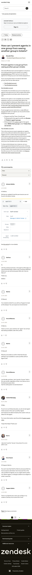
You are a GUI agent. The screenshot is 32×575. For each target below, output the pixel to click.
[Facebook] (5, 39)
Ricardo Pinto (10, 56)
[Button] (2, 160)
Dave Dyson (9, 458)
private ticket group (6, 74)
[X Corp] (8, 39)
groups (3, 111)
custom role (18, 122)
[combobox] (16, 171)
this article (6, 244)
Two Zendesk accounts (10, 85)
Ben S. (8, 435)
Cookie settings (7, 563)
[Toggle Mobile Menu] (29, 2)
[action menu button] (29, 184)
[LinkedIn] (11, 39)
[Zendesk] (16, 551)
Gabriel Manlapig (11, 397)
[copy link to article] (2, 39)
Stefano (8, 257)
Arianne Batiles (10, 184)
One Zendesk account (10, 83)
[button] (14, 526)
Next (19, 517)
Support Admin (10, 488)
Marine (8, 291)
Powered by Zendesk (18, 571)
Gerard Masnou (10, 318)
